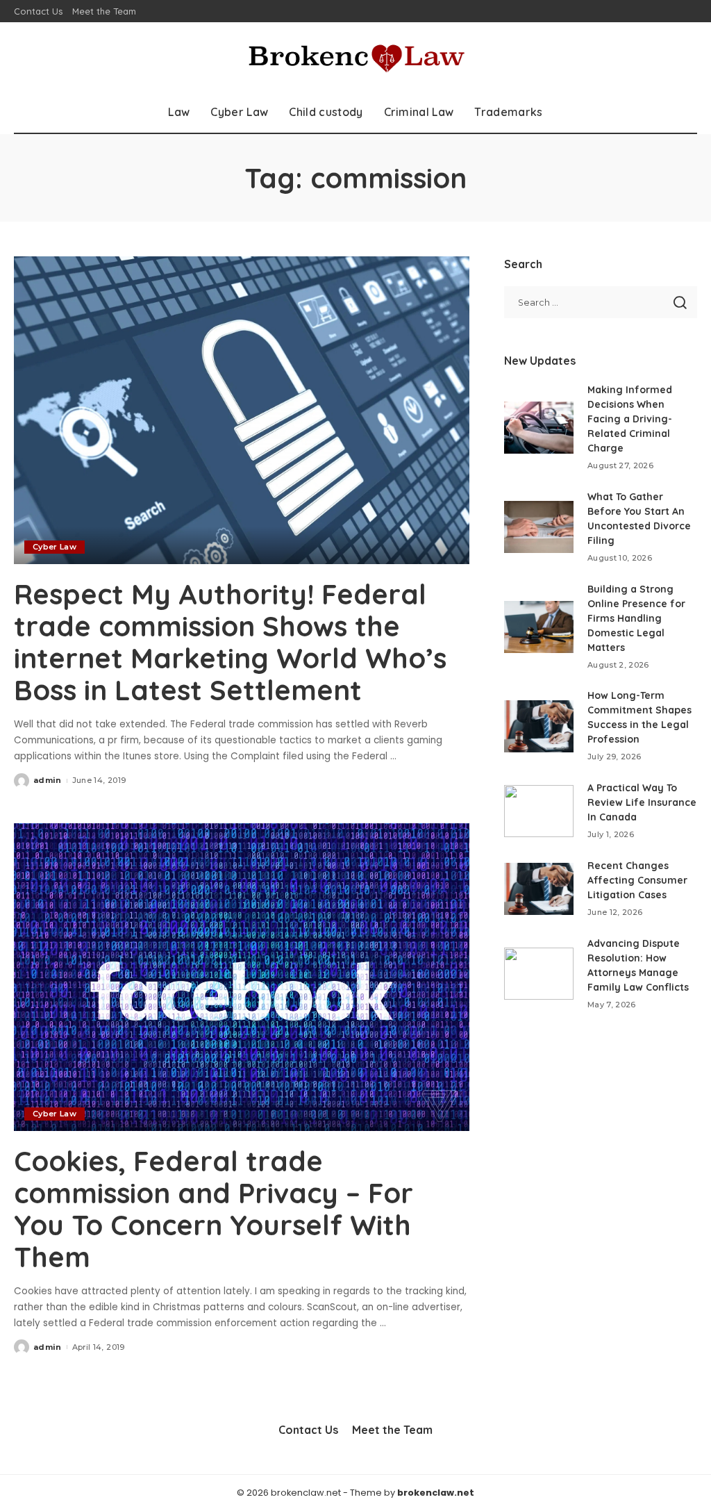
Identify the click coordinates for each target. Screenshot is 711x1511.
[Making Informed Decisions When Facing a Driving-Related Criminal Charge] (539, 428)
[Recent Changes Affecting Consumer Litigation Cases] (539, 889)
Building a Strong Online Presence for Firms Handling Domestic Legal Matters (636, 618)
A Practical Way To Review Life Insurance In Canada (641, 802)
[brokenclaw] (355, 56)
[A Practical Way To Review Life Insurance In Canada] (539, 811)
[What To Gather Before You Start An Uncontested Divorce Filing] (539, 527)
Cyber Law (54, 547)
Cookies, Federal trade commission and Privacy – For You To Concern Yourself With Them (213, 1208)
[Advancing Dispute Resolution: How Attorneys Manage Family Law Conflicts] (539, 974)
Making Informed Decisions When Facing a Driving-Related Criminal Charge (629, 418)
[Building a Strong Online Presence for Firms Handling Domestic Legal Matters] (539, 627)
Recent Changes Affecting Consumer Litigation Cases (637, 880)
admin (47, 780)
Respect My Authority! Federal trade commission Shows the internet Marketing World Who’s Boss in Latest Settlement (230, 642)
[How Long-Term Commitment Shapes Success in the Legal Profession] (539, 726)
